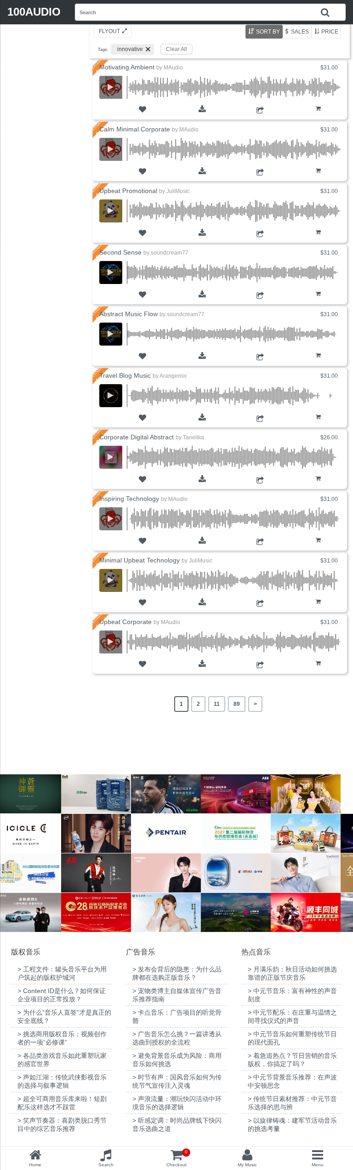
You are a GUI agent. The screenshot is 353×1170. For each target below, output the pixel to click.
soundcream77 (169, 253)
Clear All (176, 49)
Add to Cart (318, 114)
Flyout (109, 31)
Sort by (268, 31)
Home (35, 1164)
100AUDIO (34, 12)
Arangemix (173, 376)
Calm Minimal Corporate (134, 129)
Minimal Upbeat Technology (139, 560)
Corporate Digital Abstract (136, 437)
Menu (318, 1164)
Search (106, 1164)
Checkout (177, 1158)
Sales (300, 31)
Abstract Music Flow (128, 314)
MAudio (173, 67)
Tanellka (193, 437)
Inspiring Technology (129, 498)
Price (329, 31)
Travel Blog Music (125, 375)
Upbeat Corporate (125, 621)
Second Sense (120, 252)
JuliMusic (178, 191)
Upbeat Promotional (128, 190)
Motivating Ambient (126, 67)
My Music (247, 1164)
